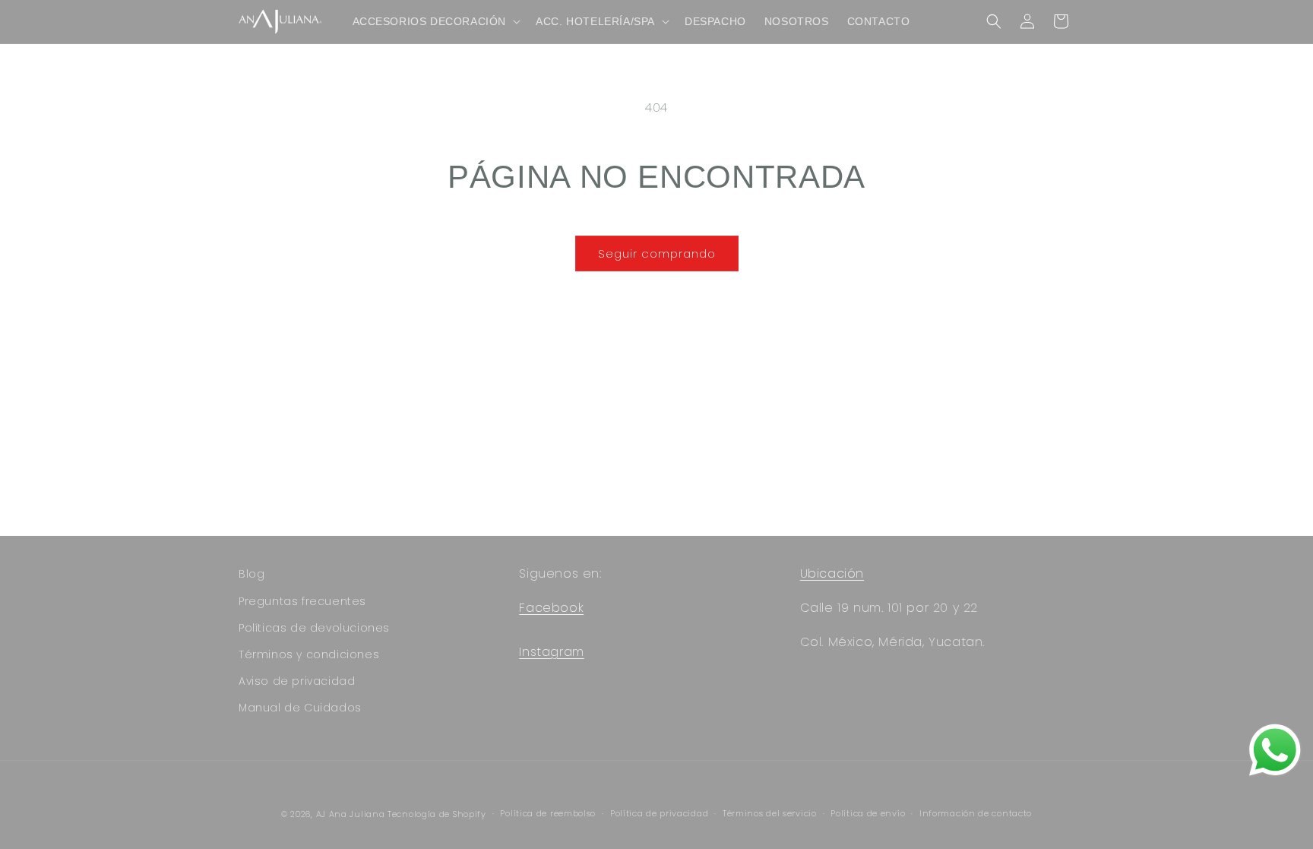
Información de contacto (975, 813)
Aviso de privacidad (297, 681)
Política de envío (868, 813)
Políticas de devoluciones (314, 627)
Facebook (551, 607)
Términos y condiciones (309, 654)
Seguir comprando (657, 253)
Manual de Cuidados (300, 707)
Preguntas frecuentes (302, 601)
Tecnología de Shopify (437, 814)
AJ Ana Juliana (350, 814)
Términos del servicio (770, 813)
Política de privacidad (659, 813)
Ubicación (832, 573)
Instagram (551, 652)
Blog (251, 573)
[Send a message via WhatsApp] (1275, 750)
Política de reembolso (548, 813)
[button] (435, 21)
